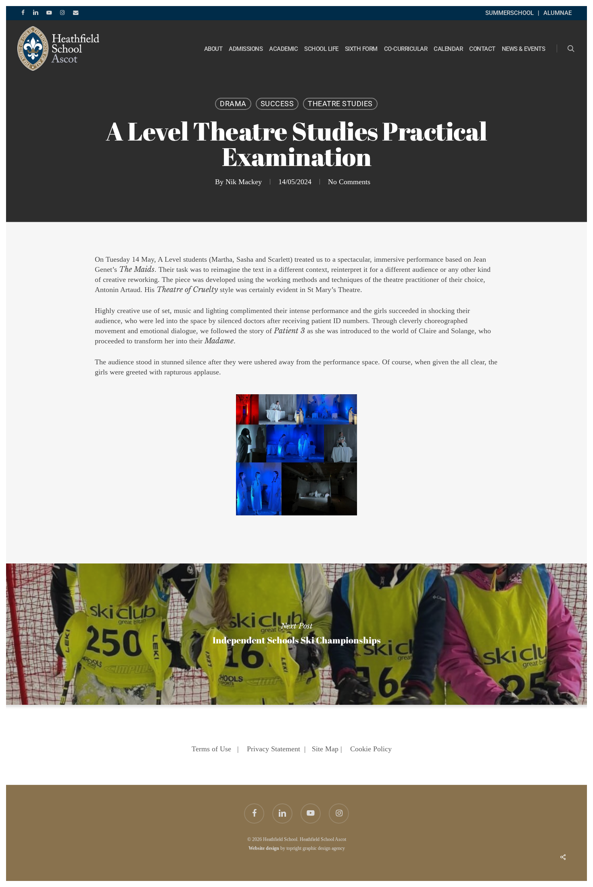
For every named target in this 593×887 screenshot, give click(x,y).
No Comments (349, 182)
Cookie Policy (371, 749)
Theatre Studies (340, 103)
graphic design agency (324, 848)
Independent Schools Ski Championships (296, 634)
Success (277, 103)
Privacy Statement (273, 749)
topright (293, 848)
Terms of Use (211, 749)
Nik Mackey (244, 182)
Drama (233, 103)
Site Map (325, 749)
